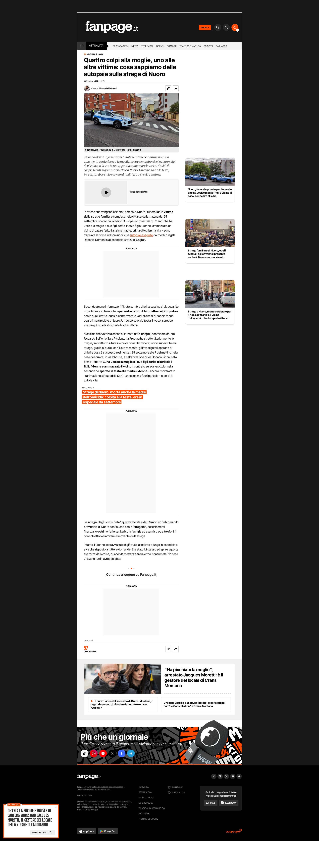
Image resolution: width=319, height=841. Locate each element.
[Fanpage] (89, 776)
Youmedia (144, 787)
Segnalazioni (146, 792)
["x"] (112, 753)
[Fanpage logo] (107, 27)
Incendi (160, 46)
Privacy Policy (146, 797)
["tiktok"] (84, 753)
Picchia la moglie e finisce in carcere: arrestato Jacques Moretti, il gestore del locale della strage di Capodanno (29, 817)
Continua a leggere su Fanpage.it (131, 575)
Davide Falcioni (108, 88)
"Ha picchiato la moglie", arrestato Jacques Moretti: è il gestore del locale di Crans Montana (193, 677)
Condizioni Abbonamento (152, 808)
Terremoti (147, 46)
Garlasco (221, 46)
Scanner (172, 46)
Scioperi (208, 46)
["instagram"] (94, 753)
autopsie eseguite (141, 235)
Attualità (96, 45)
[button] (176, 88)
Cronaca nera (120, 46)
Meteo (134, 46)
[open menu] (81, 46)
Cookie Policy (146, 803)
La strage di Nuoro (95, 54)
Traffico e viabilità (190, 46)
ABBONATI (205, 27)
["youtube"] (103, 753)
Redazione (144, 813)
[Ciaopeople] (234, 832)
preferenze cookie (148, 819)
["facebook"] (121, 753)
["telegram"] (131, 753)
